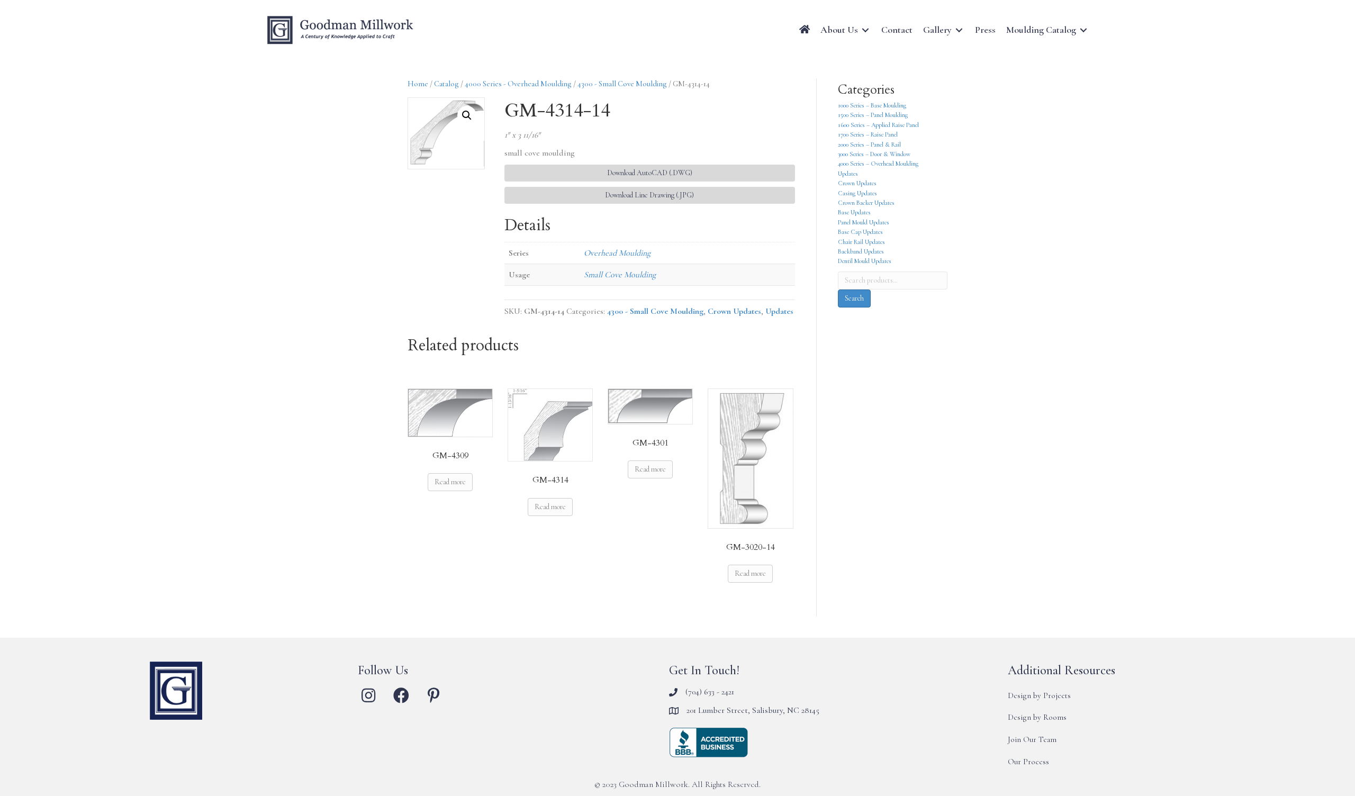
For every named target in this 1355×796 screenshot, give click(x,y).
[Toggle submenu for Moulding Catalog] (1083, 30)
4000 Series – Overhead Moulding (878, 163)
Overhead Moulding (617, 253)
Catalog (446, 83)
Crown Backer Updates (866, 202)
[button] (466, 115)
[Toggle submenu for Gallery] (959, 30)
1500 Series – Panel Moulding (873, 115)
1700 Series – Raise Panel (868, 134)
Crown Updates (734, 311)
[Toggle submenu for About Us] (865, 30)
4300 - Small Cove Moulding (622, 83)
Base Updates (854, 212)
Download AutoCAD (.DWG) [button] (649, 172)
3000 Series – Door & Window (874, 154)
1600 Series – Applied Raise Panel (878, 125)
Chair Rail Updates (861, 242)
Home (418, 83)
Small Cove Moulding (620, 274)
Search (854, 298)
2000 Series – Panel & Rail (869, 144)
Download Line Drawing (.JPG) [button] (649, 195)
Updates (779, 311)
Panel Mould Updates (863, 222)
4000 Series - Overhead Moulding (518, 83)
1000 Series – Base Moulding (872, 105)
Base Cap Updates (860, 232)
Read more (450, 481)
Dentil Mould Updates (864, 261)
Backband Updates (861, 251)
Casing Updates (857, 193)
